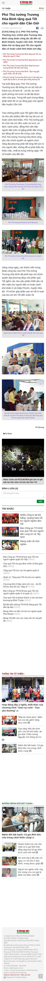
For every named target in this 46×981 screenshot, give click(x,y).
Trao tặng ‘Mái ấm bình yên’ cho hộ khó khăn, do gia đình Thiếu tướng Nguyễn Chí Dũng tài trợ (30, 732)
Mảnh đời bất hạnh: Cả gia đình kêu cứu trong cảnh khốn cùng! (30, 748)
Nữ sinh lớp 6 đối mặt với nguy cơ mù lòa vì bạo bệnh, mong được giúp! (30, 861)
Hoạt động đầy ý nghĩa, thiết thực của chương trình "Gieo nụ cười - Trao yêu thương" (22, 707)
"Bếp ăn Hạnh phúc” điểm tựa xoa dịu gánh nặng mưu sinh (30, 720)
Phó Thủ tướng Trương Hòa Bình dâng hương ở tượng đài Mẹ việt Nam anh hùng (21, 67)
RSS (42, 8)
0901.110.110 (25, 975)
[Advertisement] (23, 648)
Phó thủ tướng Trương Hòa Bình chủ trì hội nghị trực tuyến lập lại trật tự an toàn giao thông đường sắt (23, 78)
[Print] (42, 28)
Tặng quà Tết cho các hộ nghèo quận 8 (21, 570)
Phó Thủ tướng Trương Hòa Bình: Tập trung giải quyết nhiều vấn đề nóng (21, 73)
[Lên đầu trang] (40, 976)
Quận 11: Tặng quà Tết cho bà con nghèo (22, 577)
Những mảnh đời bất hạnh (17, 803)
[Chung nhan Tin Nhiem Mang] (15, 977)
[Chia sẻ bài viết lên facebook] (37, 28)
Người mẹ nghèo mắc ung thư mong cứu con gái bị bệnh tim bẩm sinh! (30, 872)
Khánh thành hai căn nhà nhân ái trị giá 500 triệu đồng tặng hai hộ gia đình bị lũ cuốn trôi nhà (30, 848)
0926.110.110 (15, 975)
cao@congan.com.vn (16, 968)
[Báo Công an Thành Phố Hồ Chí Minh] (26, 3)
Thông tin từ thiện (13, 674)
